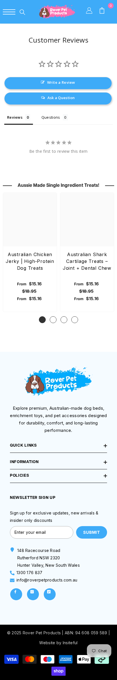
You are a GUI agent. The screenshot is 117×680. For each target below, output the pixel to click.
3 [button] (63, 319)
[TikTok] (49, 594)
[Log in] (92, 12)
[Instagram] (33, 594)
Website (47, 642)
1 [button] (42, 319)
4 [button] (74, 319)
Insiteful (70, 642)
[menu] (9, 12)
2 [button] (53, 319)
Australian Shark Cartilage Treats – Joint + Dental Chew (87, 261)
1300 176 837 (29, 572)
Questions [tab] (50, 117)
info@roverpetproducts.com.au (46, 580)
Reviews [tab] (14, 117)
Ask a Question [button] (61, 97)
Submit (91, 532)
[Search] (22, 12)
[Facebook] (16, 594)
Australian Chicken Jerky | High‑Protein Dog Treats (30, 261)
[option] (29, 252)
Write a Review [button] (61, 82)
